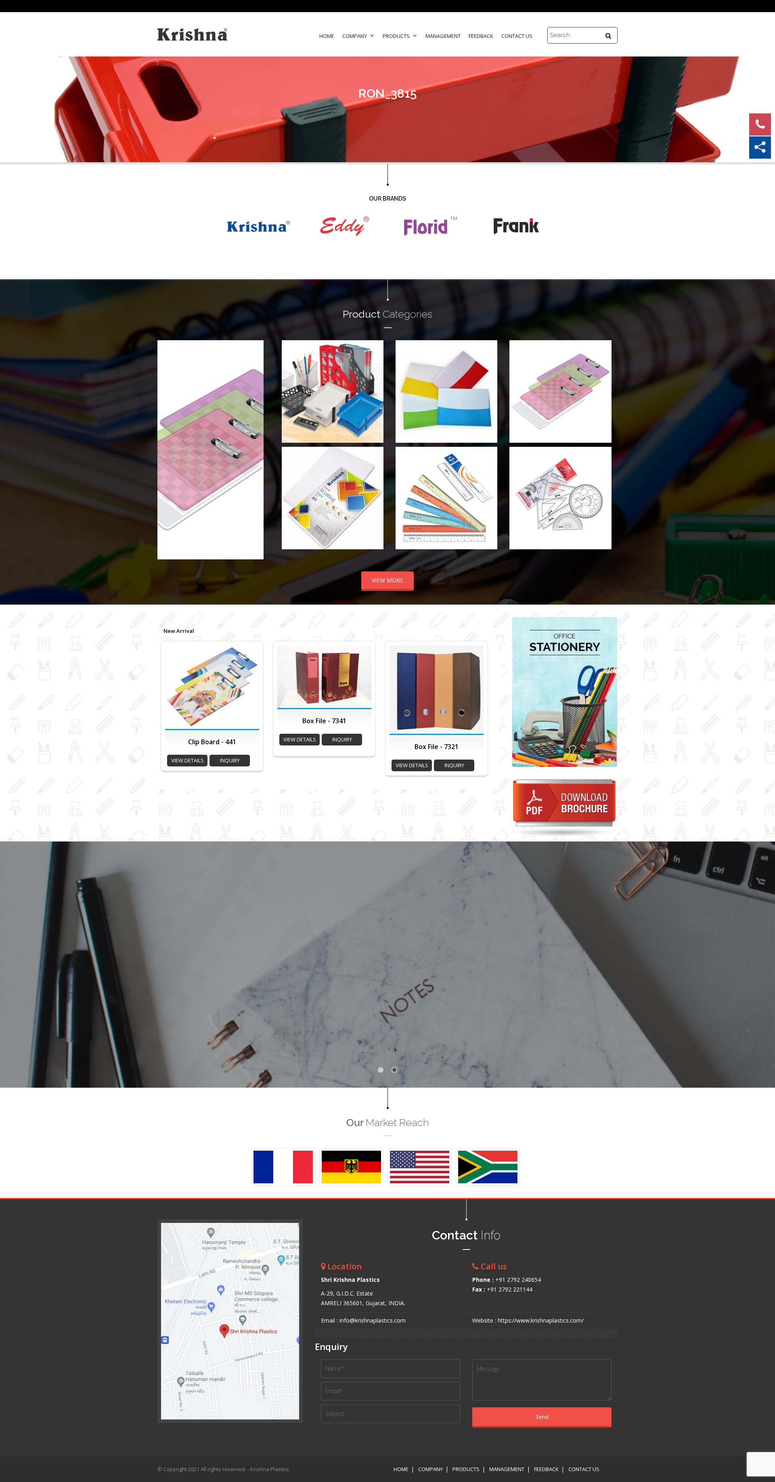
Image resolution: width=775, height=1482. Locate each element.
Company (354, 36)
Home (326, 36)
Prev (167, 449)
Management (443, 36)
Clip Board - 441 (212, 741)
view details (187, 760)
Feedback (481, 36)
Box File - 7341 (324, 720)
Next (253, 449)
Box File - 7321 (437, 746)
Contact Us (516, 36)
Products (396, 36)
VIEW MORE (387, 580)
